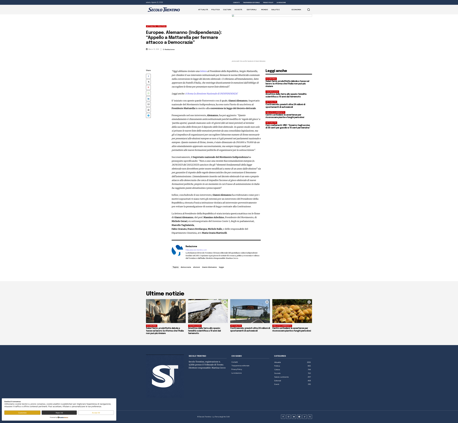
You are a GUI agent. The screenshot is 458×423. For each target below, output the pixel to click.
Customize (22, 413)
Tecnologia (272, 92)
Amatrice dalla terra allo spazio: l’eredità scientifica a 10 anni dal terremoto (204, 330)
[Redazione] (177, 252)
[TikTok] (304, 417)
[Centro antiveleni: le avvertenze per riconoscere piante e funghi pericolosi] (292, 311)
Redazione (170, 49)
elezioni (196, 267)
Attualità (151, 26)
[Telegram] (148, 115)
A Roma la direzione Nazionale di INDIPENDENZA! (211, 93)
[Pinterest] (148, 87)
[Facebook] (148, 76)
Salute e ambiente (275, 112)
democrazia (186, 267)
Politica (162, 26)
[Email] (148, 104)
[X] (148, 81)
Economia (271, 79)
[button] (308, 9)
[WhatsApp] (148, 93)
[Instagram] (288, 417)
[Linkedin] (148, 98)
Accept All (96, 413)
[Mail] (294, 417)
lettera (203, 71)
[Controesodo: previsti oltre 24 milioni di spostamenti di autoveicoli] (250, 311)
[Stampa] (148, 110)
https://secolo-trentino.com (196, 250)
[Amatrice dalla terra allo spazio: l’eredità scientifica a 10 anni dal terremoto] (208, 311)
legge (221, 267)
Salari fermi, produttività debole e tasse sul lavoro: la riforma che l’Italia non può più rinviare (287, 83)
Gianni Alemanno (209, 267)
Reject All (59, 413)
